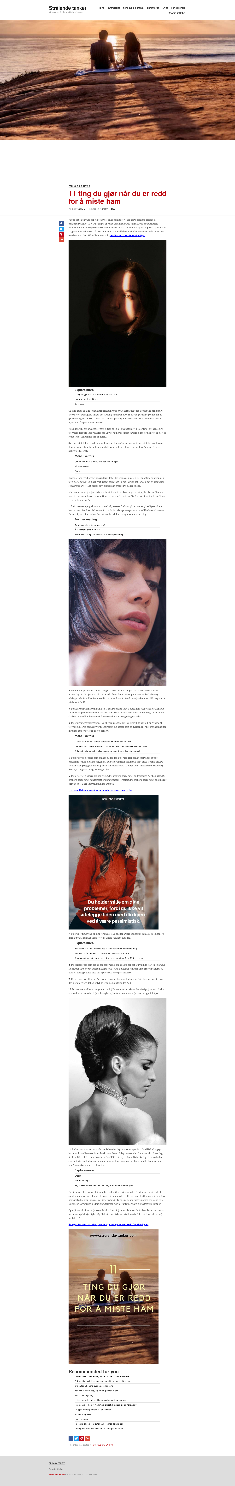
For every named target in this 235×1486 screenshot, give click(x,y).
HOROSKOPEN (178, 8)
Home (101, 8)
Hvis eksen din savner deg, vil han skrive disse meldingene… (102, 1376)
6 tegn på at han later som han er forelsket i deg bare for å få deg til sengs (109, 958)
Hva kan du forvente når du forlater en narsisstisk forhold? (102, 953)
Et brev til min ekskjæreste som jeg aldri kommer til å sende (102, 1381)
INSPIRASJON (153, 8)
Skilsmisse (79, 404)
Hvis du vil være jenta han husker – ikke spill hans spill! (100, 534)
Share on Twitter (61, 229)
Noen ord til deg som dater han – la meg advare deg (99, 1424)
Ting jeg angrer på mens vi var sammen (93, 1409)
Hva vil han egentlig (84, 1395)
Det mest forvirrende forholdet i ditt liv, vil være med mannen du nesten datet (111, 746)
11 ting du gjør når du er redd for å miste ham (117, 197)
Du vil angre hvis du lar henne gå (90, 525)
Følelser (78, 471)
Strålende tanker (68, 8)
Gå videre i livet (82, 466)
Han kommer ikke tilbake (86, 399)
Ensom (78, 1176)
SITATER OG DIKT (177, 13)
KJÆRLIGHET (113, 8)
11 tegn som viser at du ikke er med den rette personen (100, 1400)
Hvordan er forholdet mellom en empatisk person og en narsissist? (105, 1405)
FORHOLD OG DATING (133, 8)
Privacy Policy (57, 1463)
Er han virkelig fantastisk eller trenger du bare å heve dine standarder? (107, 751)
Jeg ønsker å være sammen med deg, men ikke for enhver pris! (104, 1185)
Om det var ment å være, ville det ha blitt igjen (96, 461)
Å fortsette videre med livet (87, 529)
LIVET (165, 8)
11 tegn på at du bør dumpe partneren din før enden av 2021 (103, 741)
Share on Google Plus (61, 239)
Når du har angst (82, 1180)
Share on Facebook (61, 223)
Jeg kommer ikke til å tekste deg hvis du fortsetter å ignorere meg (106, 948)
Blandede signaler (83, 1414)
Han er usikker (81, 1419)
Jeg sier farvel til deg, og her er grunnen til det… (97, 1390)
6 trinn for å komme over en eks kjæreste (94, 1386)
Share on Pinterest (61, 234)
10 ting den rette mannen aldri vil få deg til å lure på (99, 1428)
